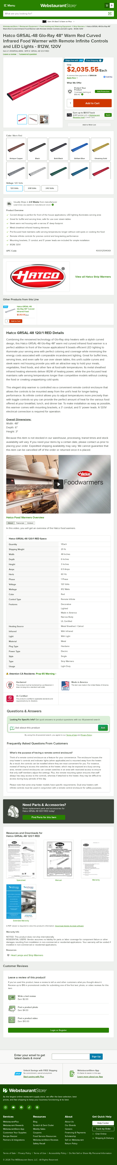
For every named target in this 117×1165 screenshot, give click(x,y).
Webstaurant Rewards (13, 1125)
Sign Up (96, 1056)
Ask (103, 727)
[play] (58, 484)
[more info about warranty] (82, 94)
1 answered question (28, 54)
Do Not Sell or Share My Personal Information (90, 1153)
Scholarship (70, 1136)
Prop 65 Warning (45, 673)
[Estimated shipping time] (53, 204)
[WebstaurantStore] (41, 1090)
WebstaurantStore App (13, 1129)
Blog (35, 1122)
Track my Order (103, 1129)
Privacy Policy (86, 735)
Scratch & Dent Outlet (43, 1125)
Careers (68, 1129)
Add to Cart (15, 321)
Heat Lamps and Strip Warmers (36, 955)
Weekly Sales (39, 1129)
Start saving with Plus (33, 1076)
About (10, 523)
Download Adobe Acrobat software (69, 926)
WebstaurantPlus (11, 1122)
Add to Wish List (89, 125)
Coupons (37, 1132)
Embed (30, 523)
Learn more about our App (90, 1076)
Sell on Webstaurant (74, 1140)
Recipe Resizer (10, 1136)
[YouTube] (13, 1107)
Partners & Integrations (14, 1140)
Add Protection (103, 91)
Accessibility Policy (57, 1153)
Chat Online (100, 1134)
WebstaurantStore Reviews (45, 1140)
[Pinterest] (37, 1107)
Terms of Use (71, 735)
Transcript (20, 523)
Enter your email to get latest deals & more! (29, 1057)
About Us (69, 1122)
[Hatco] (38, 277)
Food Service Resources (44, 1136)
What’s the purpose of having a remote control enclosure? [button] (41, 752)
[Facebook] (21, 1107)
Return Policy (71, 1143)
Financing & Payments (75, 1132)
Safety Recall (39, 1143)
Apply (109, 115)
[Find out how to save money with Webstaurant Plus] (6, 307)
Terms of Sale (9, 1153)
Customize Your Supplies (15, 1132)
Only (69, 65)
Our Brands (70, 1125)
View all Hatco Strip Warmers (93, 276)
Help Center (103, 1123)
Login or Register (58, 1030)
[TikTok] (29, 1107)
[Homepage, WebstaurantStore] (59, 5)
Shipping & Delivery (104, 1138)
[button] (22, 119)
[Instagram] (5, 1107)
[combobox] (58, 14)
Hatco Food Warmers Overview (25, 517)
